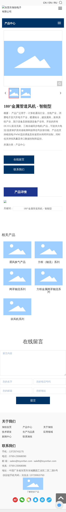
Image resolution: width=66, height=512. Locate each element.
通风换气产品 (17, 262)
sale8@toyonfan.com (45, 461)
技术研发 (7, 431)
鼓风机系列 (17, 319)
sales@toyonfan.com (21, 461)
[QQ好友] (35, 499)
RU (55, 2)
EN (50, 2)
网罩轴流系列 (17, 289)
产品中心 (27, 427)
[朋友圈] (28, 499)
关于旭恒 (48, 427)
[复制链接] (49, 499)
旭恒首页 (7, 427)
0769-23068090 (17, 456)
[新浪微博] (15, 499)
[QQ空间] (42, 499)
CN (45, 2)
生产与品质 (29, 431)
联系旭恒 (27, 436)
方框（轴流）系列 (49, 262)
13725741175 (16, 451)
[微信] (22, 499)
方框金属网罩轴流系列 (49, 290)
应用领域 (48, 431)
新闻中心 (7, 436)
